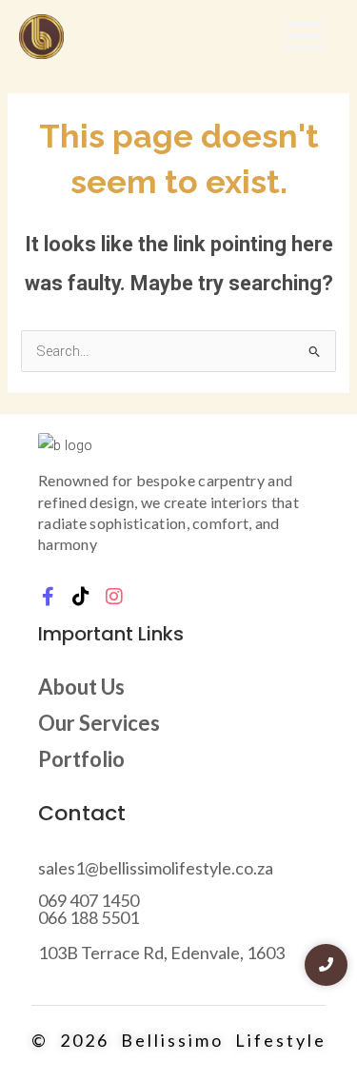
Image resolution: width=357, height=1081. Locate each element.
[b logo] (65, 446)
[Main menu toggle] (303, 36)
